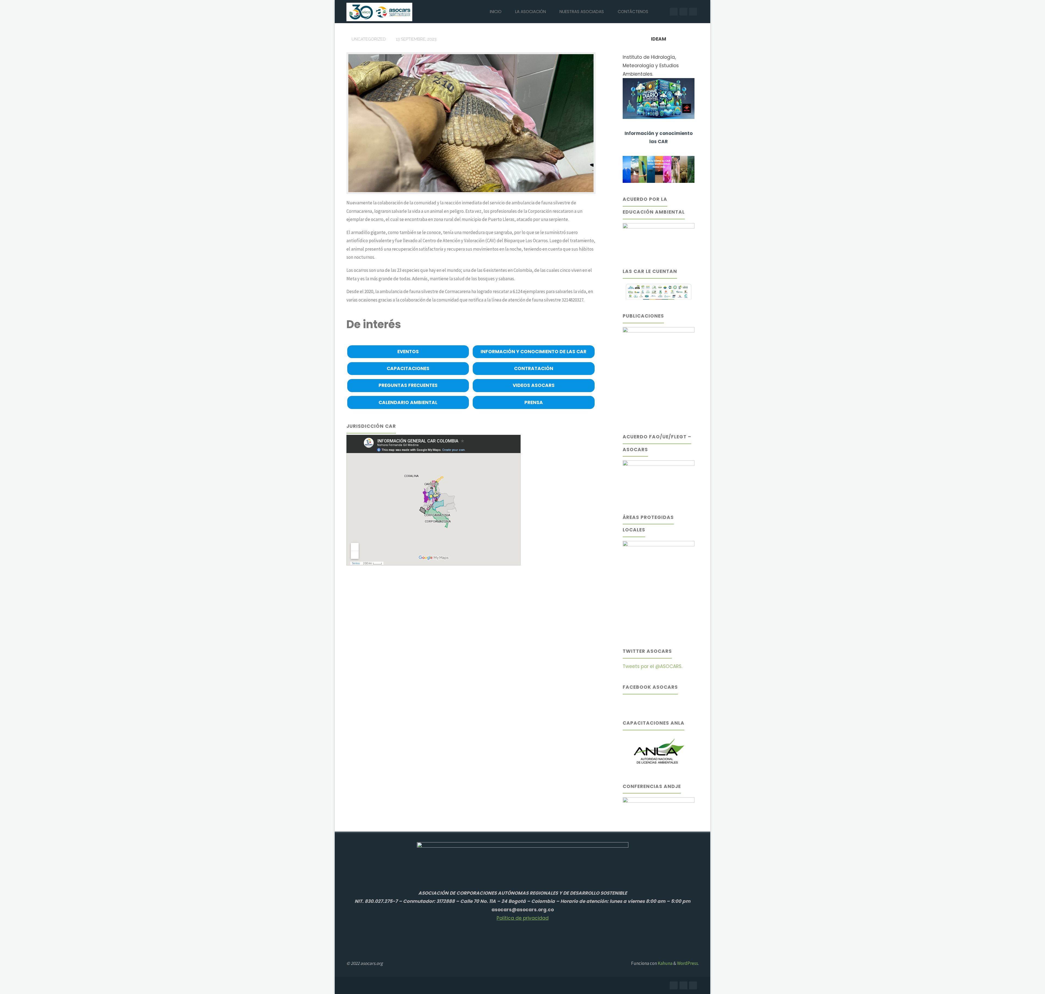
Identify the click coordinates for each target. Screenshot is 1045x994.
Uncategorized (369, 39)
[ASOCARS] (379, 11)
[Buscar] (661, 11)
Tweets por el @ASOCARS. (652, 666)
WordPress (687, 963)
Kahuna (664, 963)
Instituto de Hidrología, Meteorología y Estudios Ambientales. (651, 65)
